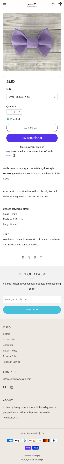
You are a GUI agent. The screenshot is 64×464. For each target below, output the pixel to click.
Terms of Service (11, 361)
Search (6, 333)
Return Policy (10, 350)
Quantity (11, 106)
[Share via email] (41, 257)
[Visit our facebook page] (4, 387)
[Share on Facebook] (23, 257)
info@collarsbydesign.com (17, 379)
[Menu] (4, 4)
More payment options (32, 147)
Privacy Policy (10, 356)
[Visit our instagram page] (11, 387)
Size (8, 88)
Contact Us (9, 339)
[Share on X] (29, 257)
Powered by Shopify (32, 456)
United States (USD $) (30, 433)
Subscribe (32, 309)
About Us (8, 345)
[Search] (53, 4)
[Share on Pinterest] (35, 257)
